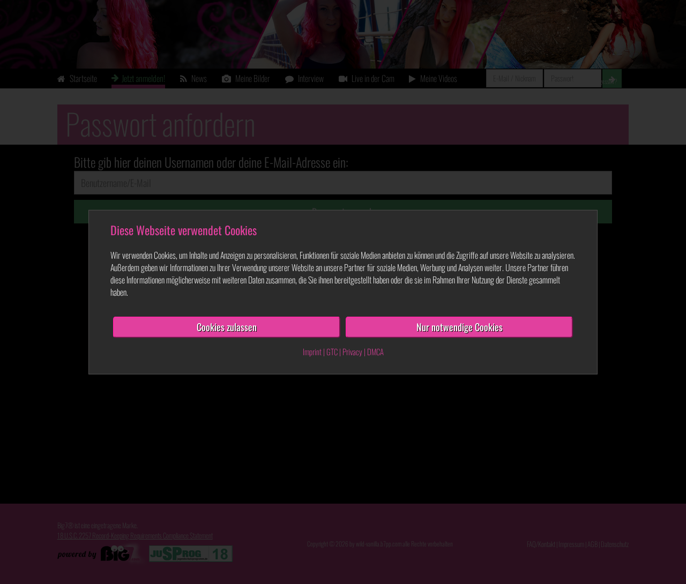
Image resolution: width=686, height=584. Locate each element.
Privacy (352, 351)
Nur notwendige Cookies (459, 327)
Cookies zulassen (227, 327)
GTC (332, 351)
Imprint (312, 351)
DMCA (375, 351)
